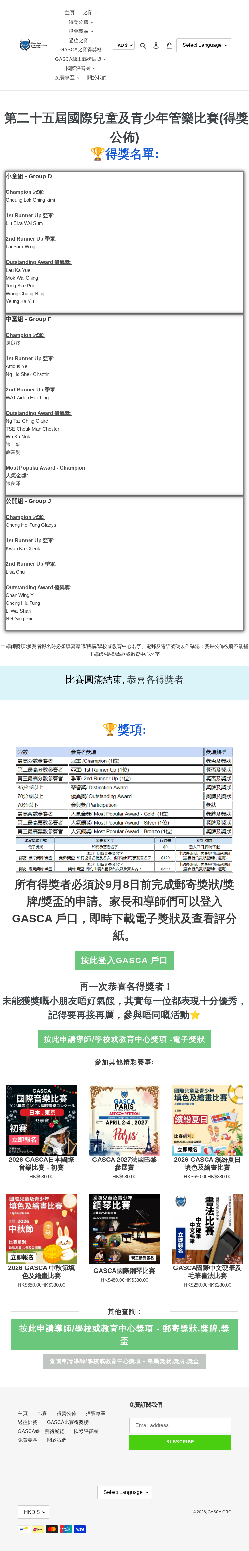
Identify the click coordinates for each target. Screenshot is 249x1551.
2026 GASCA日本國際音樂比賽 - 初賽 (41, 1163)
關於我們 (56, 1440)
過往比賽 (27, 1422)
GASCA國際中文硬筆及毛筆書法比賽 (207, 1271)
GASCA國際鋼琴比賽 (124, 1270)
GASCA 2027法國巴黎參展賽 (124, 1163)
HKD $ (121, 45)
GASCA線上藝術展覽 (41, 1431)
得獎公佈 (66, 1413)
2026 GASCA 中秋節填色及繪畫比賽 (41, 1271)
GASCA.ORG (219, 1512)
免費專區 (27, 1440)
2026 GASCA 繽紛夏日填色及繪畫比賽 (207, 1163)
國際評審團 (86, 1431)
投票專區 (95, 1413)
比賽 (42, 1413)
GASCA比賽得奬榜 (68, 1422)
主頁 (23, 1413)
